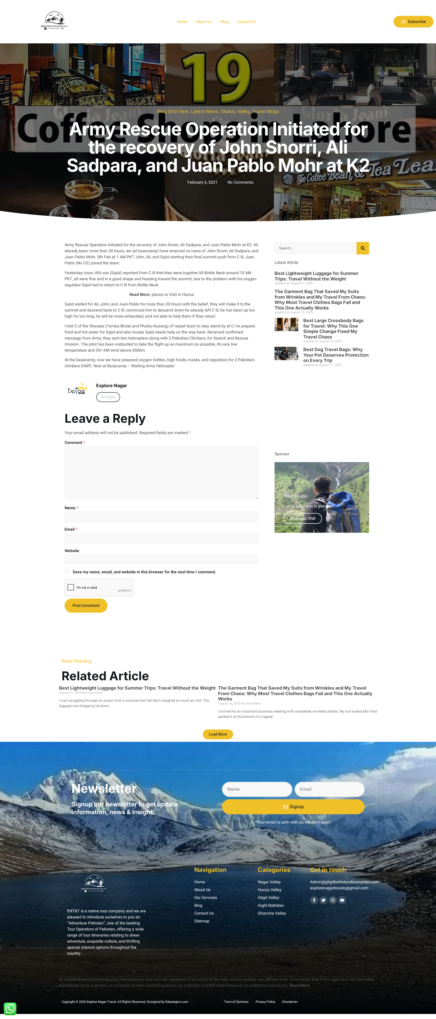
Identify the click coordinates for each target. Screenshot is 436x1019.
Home (182, 21)
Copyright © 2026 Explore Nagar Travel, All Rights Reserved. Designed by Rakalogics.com (125, 1001)
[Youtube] (342, 900)
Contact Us (246, 21)
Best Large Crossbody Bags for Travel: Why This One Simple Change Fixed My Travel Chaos (333, 328)
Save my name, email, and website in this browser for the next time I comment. (144, 572)
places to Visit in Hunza (172, 295)
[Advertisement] (322, 410)
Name (71, 508)
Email (71, 529)
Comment (75, 443)
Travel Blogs (265, 111)
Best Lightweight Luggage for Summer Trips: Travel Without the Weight (317, 276)
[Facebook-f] (314, 900)
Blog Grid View (172, 111)
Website (72, 551)
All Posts (108, 397)
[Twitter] (323, 900)
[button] (218, 734)
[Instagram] (333, 900)
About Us (204, 21)
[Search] (363, 248)
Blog (224, 21)
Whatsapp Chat (302, 518)
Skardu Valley (235, 111)
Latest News (204, 111)
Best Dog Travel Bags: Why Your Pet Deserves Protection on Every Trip (336, 355)
